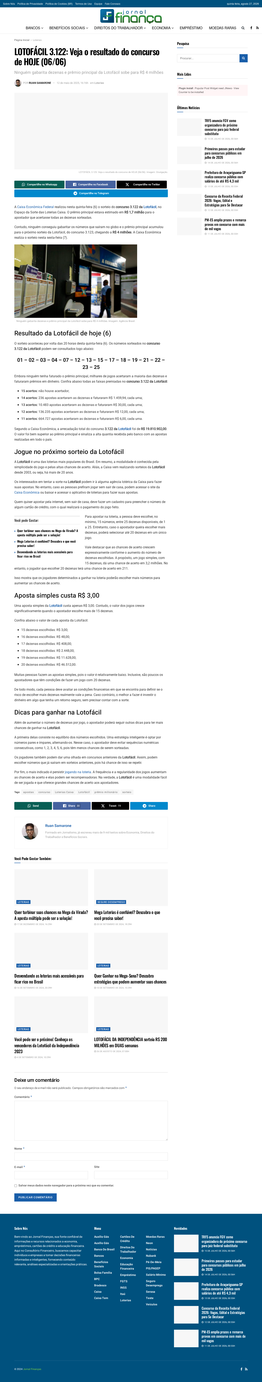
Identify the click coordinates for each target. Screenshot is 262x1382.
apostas (28, 792)
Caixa (98, 1292)
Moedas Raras (222, 27)
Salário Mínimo (156, 1275)
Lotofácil (149, 207)
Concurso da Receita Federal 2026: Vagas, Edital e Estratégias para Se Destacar (224, 200)
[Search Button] (243, 28)
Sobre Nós (9, 3)
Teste (150, 1298)
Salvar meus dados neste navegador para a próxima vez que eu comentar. (66, 1185)
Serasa (150, 1292)
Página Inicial (21, 40)
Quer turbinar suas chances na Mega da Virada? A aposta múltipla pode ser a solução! (47, 532)
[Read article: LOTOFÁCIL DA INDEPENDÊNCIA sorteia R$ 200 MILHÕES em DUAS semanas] (131, 1014)
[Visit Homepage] (131, 15)
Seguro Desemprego (111, 902)
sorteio (126, 792)
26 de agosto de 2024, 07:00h (112, 1051)
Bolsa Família (103, 1273)
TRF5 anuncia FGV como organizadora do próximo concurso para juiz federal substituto (222, 127)
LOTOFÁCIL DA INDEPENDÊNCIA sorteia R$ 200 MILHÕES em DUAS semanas (130, 1042)
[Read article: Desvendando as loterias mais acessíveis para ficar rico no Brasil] (51, 951)
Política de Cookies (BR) (59, 3)
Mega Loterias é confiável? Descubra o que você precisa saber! (46, 543)
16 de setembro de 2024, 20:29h (34, 988)
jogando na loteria (78, 772)
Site (96, 1167)
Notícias (151, 1249)
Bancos (33, 27)
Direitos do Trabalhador (118, 27)
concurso (44, 792)
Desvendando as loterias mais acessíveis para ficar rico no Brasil (45, 554)
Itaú (122, 1294)
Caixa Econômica (27, 492)
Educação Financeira (127, 1266)
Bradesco (100, 1285)
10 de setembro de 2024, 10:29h (114, 988)
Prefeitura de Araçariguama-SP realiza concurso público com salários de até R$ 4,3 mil (225, 177)
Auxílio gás (101, 1237)
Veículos (151, 1304)
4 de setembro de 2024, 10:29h (33, 1057)
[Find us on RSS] (257, 28)
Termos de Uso (83, 3)
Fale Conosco (112, 3)
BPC (97, 1279)
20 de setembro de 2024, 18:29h (114, 924)
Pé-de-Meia (153, 1262)
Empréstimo (191, 27)
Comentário (23, 1097)
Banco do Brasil (104, 1249)
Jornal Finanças (32, 1369)
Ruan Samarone (40, 83)
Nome (19, 1149)
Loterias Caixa (64, 792)
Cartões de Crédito (127, 1239)
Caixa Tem (101, 1298)
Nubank (151, 1256)
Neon (149, 1243)
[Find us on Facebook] (251, 28)
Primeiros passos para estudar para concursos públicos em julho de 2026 (225, 153)
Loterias (37, 40)
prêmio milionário (106, 792)
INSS (123, 1288)
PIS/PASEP (153, 1268)
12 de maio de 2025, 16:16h (72, 83)
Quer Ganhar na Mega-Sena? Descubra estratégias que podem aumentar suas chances (130, 978)
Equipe (98, 3)
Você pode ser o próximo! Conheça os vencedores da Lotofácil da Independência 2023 (46, 1045)
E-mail (19, 1167)
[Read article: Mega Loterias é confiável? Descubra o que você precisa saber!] (131, 887)
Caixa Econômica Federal (35, 207)
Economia (161, 27)
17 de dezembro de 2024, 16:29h (34, 924)
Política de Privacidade (30, 3)
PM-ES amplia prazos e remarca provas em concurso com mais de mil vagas (225, 224)
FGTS (124, 1281)
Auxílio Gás (101, 1243)
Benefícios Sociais (67, 27)
